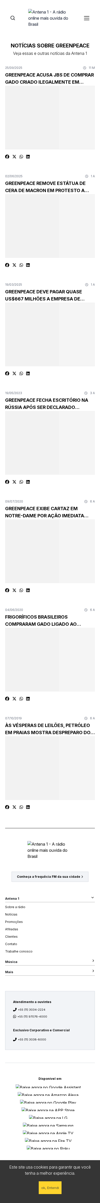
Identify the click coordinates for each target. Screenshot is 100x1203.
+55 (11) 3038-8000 (32, 1039)
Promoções (14, 922)
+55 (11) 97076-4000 (32, 1016)
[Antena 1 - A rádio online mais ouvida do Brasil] (50, 18)
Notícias (11, 914)
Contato (11, 944)
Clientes (11, 936)
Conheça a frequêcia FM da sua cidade (48, 877)
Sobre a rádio (15, 907)
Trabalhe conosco (19, 951)
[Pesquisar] (12, 18)
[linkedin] (28, 157)
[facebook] (7, 157)
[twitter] (14, 157)
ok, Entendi (50, 1188)
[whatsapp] (21, 157)
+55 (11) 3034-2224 (31, 1009)
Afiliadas (11, 929)
